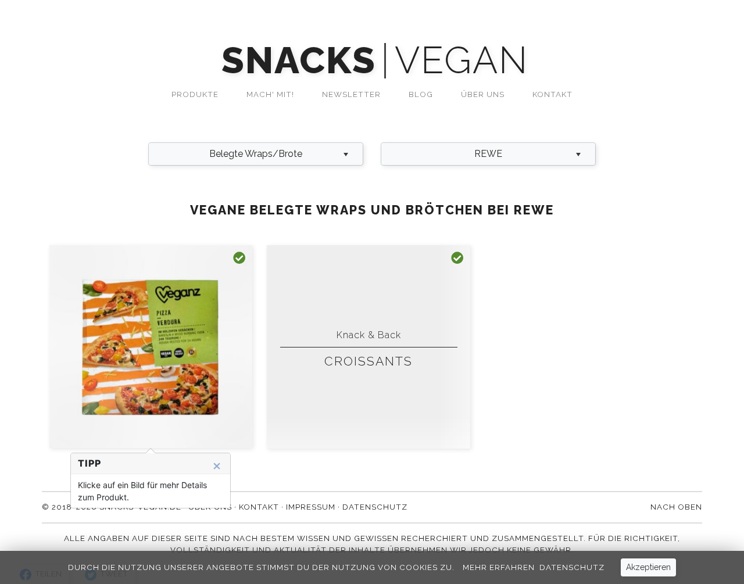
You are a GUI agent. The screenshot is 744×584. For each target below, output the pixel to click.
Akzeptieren (648, 567)
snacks (298, 60)
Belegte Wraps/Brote (255, 153)
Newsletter (351, 94)
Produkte (195, 94)
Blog (421, 94)
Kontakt (552, 94)
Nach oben (676, 506)
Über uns (483, 94)
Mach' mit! (270, 94)
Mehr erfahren (499, 567)
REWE (488, 153)
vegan (461, 60)
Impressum (310, 506)
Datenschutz (571, 567)
